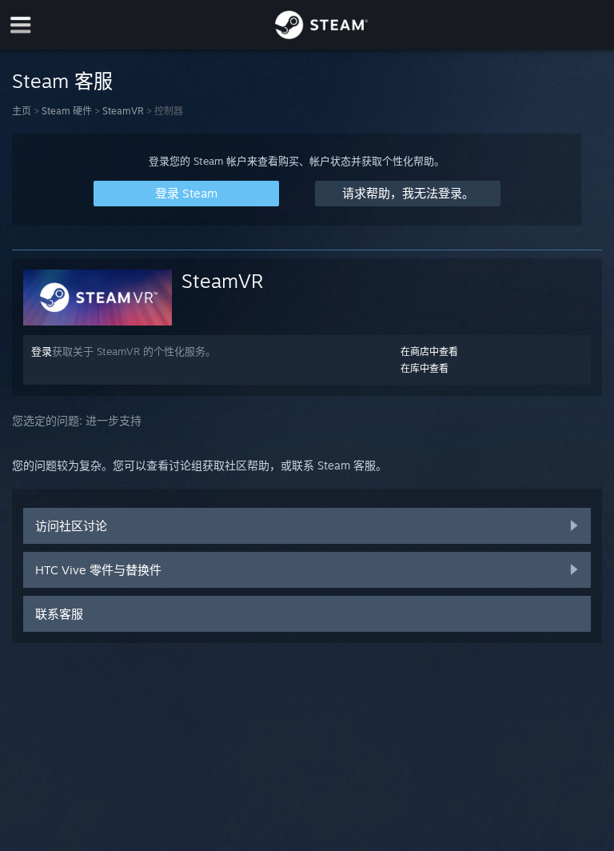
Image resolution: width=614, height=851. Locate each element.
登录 (41, 351)
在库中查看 (425, 368)
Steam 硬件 (67, 111)
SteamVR (123, 111)
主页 (21, 111)
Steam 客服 (62, 81)
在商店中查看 (429, 352)
